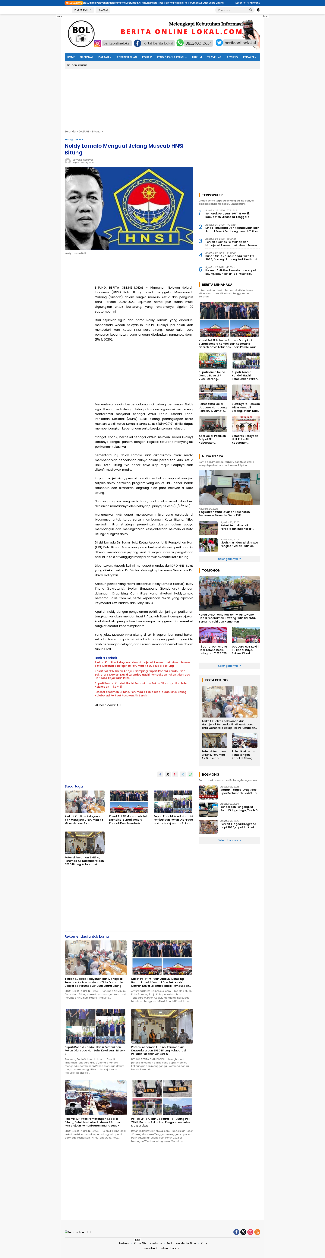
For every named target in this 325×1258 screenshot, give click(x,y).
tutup (59, 16)
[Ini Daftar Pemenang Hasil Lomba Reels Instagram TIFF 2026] (213, 635)
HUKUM (197, 57)
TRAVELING (214, 57)
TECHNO (232, 57)
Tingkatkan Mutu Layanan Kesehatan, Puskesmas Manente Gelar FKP (224, 513)
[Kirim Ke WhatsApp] (190, 774)
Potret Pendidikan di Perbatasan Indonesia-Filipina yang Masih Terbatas (240, 527)
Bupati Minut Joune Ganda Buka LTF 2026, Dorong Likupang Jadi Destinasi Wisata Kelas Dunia (231, 257)
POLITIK (147, 57)
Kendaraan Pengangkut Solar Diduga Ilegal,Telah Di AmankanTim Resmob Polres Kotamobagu (240, 808)
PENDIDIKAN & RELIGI (170, 57)
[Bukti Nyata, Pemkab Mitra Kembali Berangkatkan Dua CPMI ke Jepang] (246, 393)
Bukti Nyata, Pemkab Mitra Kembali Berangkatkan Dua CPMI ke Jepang (246, 407)
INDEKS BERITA (82, 9)
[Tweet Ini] (168, 774)
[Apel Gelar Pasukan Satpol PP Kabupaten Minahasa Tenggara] (213, 424)
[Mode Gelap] (258, 10)
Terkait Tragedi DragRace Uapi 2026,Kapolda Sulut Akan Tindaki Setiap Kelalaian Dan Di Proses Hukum (238, 825)
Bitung (69, 139)
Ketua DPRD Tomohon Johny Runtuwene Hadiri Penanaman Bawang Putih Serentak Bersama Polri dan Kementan (227, 618)
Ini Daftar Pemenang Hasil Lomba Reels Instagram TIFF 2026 (213, 650)
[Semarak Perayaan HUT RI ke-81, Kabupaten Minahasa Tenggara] (246, 424)
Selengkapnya (228, 559)
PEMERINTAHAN (127, 57)
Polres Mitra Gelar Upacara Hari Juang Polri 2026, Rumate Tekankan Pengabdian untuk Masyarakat (161, 1122)
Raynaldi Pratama (83, 159)
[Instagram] (250, 1232)
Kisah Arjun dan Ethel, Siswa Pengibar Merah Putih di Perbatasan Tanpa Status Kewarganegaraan (239, 544)
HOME (71, 57)
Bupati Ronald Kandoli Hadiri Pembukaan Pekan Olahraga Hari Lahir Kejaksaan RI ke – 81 (141, 685)
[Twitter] (243, 1232)
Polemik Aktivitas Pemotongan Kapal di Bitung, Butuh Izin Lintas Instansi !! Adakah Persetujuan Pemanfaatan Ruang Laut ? (93, 1122)
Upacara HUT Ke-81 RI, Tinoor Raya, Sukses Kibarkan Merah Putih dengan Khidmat (245, 650)
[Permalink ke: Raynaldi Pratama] (68, 161)
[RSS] (257, 1232)
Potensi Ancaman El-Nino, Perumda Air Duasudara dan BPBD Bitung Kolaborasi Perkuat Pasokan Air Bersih (141, 693)
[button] (251, 10)
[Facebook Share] (160, 774)
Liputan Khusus (77, 65)
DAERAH (103, 57)
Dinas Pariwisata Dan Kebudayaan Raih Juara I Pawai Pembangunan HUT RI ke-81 (232, 229)
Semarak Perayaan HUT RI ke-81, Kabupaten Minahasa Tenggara (227, 215)
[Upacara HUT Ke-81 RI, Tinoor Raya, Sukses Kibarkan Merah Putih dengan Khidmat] (246, 635)
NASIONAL (86, 57)
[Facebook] (236, 1232)
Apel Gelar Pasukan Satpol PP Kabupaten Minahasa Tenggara (213, 439)
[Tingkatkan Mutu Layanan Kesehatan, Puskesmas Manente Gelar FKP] (229, 487)
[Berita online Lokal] (162, 33)
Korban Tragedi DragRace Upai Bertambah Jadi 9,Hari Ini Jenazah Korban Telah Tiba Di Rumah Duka (239, 791)
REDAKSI (103, 9)
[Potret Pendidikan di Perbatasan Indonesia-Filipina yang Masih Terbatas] (208, 528)
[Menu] (67, 10)
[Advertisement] (48, 70)
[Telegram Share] (183, 774)
